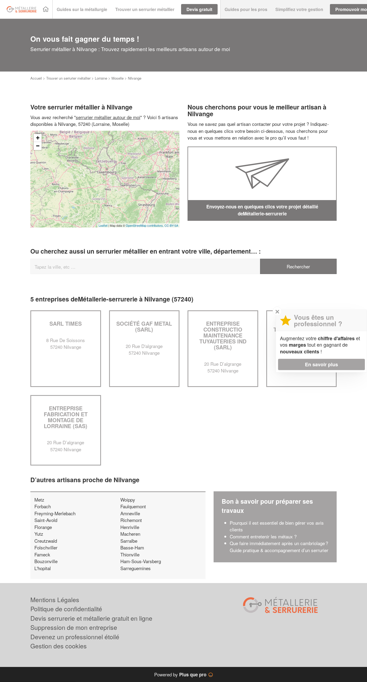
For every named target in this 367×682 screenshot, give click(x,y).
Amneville (130, 513)
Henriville (129, 527)
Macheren (130, 533)
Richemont (131, 520)
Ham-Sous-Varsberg (140, 561)
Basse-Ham (132, 547)
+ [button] (37, 137)
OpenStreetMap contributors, (145, 225)
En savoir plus (321, 364)
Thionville (129, 554)
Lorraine (101, 78)
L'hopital (42, 568)
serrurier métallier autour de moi (108, 117)
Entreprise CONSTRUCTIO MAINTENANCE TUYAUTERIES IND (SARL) (222, 335)
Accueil (36, 78)
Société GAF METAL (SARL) (144, 326)
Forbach (42, 506)
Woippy (127, 499)
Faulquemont (133, 506)
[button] (82, 9)
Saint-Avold (45, 520)
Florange (43, 527)
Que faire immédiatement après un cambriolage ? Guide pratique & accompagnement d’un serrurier (279, 546)
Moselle (117, 78)
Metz (39, 499)
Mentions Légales (54, 599)
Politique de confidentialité (66, 608)
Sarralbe (128, 540)
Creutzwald (45, 540)
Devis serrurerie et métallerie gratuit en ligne (91, 618)
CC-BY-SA (171, 225)
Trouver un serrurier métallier (68, 78)
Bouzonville (45, 561)
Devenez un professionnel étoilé (74, 636)
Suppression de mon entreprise (73, 627)
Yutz (38, 533)
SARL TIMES (65, 323)
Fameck (42, 554)
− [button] (37, 146)
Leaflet (103, 225)
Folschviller (45, 547)
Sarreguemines (135, 568)
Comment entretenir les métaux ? (263, 536)
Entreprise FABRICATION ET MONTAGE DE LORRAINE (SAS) (66, 417)
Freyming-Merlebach (54, 513)
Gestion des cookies (58, 645)
